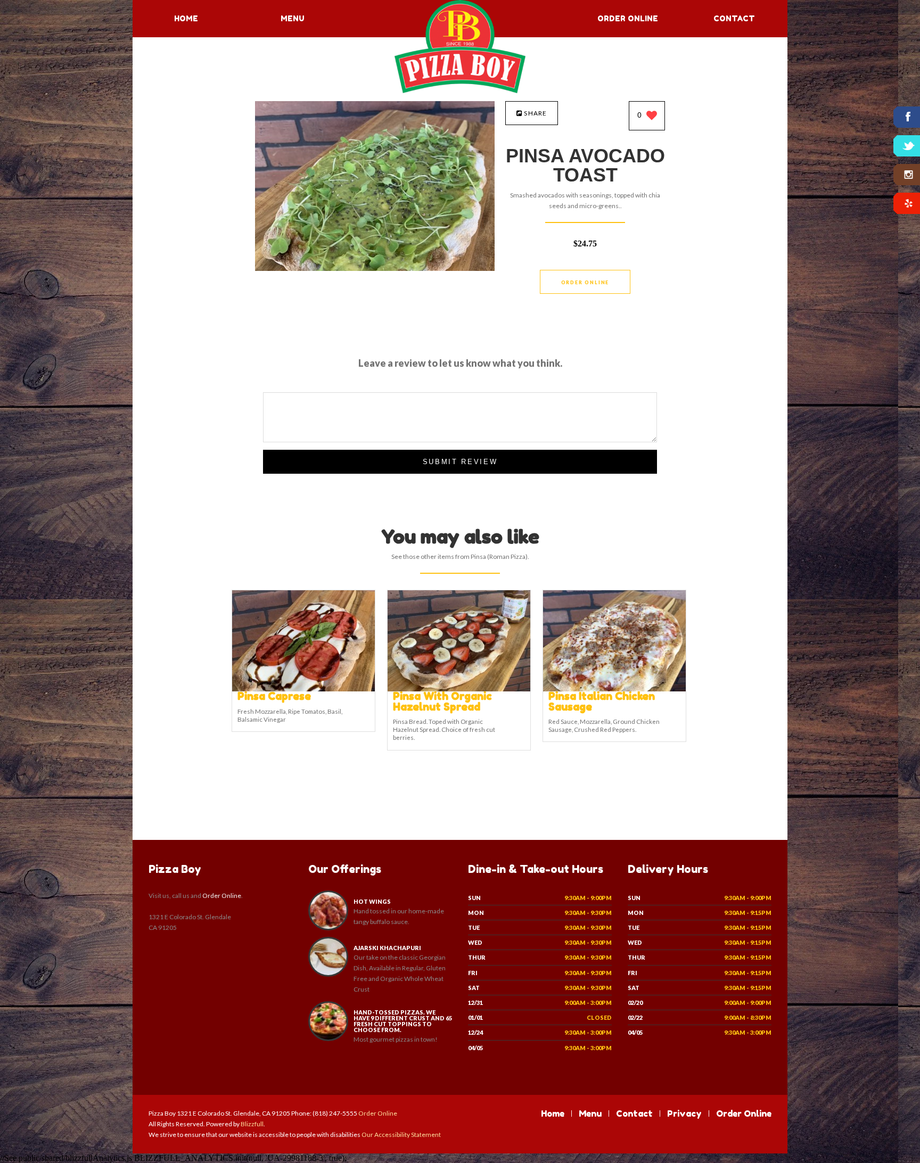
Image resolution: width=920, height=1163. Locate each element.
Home (186, 18)
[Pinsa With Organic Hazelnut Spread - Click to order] (459, 689)
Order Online (627, 18)
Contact (734, 18)
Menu (293, 18)
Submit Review (460, 462)
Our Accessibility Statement (400, 1135)
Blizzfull (252, 1124)
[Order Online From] (375, 268)
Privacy (684, 1113)
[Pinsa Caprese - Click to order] (303, 689)
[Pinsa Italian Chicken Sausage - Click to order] (614, 689)
